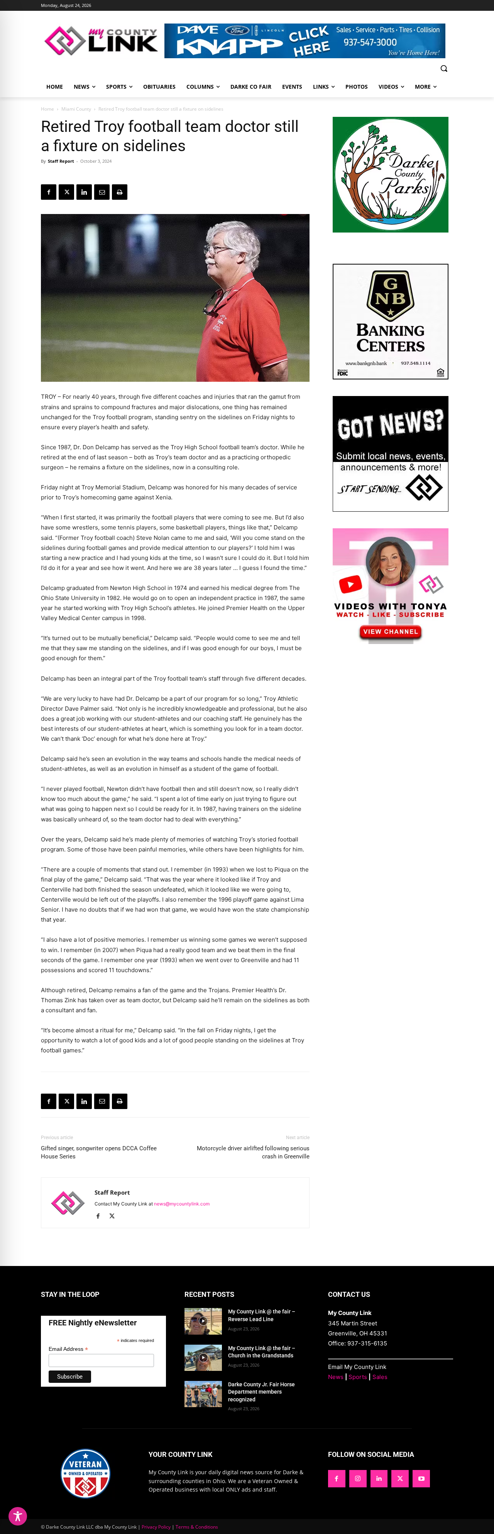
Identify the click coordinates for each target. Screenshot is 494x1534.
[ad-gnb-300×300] (390, 377)
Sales (379, 1377)
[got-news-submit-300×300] (390, 509)
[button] (444, 68)
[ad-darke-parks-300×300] (390, 230)
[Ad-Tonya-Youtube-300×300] (390, 642)
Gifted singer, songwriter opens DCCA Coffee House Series (99, 1152)
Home (47, 109)
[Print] (119, 192)
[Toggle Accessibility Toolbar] (18, 1516)
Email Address (68, 1349)
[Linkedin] (84, 192)
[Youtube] (421, 1478)
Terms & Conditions (197, 1527)
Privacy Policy (156, 1527)
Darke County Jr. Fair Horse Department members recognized (261, 1392)
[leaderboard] (308, 41)
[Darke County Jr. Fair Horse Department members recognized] (203, 1394)
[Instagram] (358, 1478)
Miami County (76, 109)
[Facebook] (48, 192)
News (335, 1377)
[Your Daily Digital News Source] (102, 40)
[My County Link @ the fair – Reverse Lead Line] (203, 1321)
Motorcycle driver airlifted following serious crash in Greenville (253, 1152)
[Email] (102, 192)
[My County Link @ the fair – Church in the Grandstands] (203, 1358)
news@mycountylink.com (182, 1204)
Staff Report (61, 161)
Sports (358, 1377)
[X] (66, 192)
